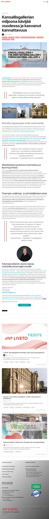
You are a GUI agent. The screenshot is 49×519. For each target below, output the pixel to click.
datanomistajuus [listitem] (26, 407)
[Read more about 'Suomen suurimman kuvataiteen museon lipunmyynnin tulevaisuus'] (24, 381)
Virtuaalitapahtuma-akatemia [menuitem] (8, 466)
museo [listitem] (28, 362)
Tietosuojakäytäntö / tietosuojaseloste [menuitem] (10, 512)
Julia (6, 445)
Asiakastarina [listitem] (18, 451)
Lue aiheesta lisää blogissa (40, 364)
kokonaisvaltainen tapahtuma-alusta (28, 37)
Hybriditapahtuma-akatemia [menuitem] (8, 469)
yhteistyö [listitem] (11, 362)
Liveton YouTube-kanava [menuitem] (7, 471)
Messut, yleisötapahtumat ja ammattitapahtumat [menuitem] (13, 497)
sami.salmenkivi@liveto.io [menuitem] (8, 495)
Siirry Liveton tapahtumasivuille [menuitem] (32, 466)
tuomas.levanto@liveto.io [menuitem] (8, 500)
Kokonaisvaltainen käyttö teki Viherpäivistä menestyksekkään (24, 442)
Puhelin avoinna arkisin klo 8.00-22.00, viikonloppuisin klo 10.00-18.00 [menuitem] (34, 476)
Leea (4, 401)
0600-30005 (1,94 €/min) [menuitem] (31, 470)
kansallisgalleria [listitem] (18, 407)
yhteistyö (17, 37)
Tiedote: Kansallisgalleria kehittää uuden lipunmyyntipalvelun (23, 353)
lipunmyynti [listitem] (6, 362)
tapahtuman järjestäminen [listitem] (9, 451)
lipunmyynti (5, 37)
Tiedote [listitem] (16, 362)
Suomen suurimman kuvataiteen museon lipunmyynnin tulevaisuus (22, 397)
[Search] (44, 2)
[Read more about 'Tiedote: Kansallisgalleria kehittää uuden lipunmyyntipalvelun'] (24, 336)
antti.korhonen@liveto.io (9, 292)
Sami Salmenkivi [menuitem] (6, 493)
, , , (18, 269)
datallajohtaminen (6, 39)
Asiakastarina (11, 37)
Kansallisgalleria (6, 78)
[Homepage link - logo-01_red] (10, 510)
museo (12, 39)
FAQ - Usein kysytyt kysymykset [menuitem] (32, 473)
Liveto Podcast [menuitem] (5, 474)
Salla (6, 355)
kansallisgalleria (40, 37)
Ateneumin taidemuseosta (14, 79)
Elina (5, 34)
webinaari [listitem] (12, 407)
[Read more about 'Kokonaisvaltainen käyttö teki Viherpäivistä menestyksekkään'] (24, 426)
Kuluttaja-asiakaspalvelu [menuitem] (30, 469)
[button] (47, 1)
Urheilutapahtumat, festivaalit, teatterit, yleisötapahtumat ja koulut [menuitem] (10, 491)
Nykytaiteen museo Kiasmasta (31, 79)
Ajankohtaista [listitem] (22, 362)
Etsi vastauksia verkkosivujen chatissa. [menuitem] (34, 472)
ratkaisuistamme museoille (10, 301)
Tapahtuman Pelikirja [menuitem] (6, 476)
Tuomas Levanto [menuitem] (6, 498)
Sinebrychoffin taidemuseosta (10, 81)
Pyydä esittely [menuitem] (5, 487)
